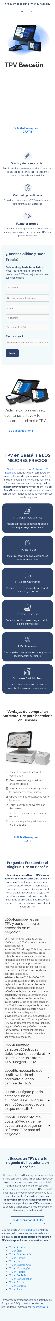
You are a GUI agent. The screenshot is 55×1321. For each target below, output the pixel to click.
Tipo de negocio (15, 336)
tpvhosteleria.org (38, 1307)
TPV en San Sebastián (20, 1278)
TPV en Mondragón (19, 1268)
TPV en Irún (15, 1261)
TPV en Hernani (17, 1257)
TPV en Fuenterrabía (20, 1254)
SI (22, 11)
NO (32, 11)
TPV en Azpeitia (17, 1247)
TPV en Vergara (17, 1285)
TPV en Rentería (17, 1275)
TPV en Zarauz (16, 1289)
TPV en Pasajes (17, 1271)
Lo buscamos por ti (21, 430)
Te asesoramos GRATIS (27, 1220)
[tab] (27, 978)
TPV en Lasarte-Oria (20, 1264)
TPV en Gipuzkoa (30, 1229)
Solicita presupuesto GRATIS (27, 130)
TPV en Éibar (15, 1250)
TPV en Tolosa (16, 1282)
